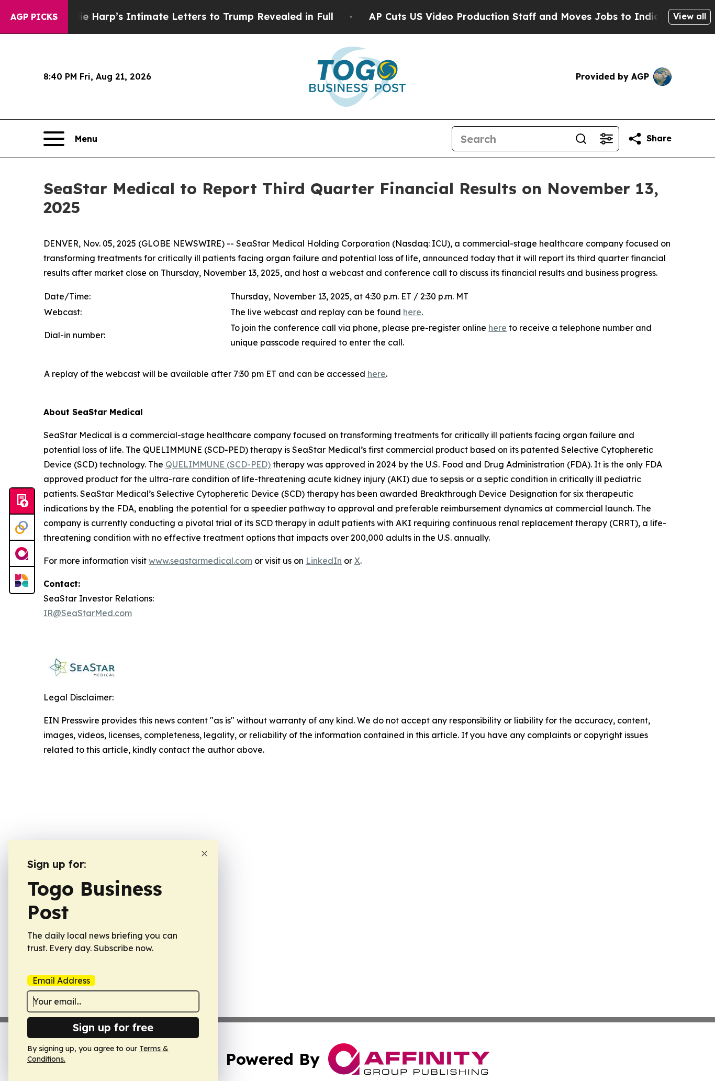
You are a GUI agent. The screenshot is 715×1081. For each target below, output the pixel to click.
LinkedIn (324, 560)
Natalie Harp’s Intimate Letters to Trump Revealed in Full (193, 16)
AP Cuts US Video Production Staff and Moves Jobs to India (514, 16)
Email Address (61, 980)
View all (689, 16)
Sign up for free (113, 1027)
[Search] (581, 139)
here (412, 312)
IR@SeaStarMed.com (87, 613)
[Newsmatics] (22, 580)
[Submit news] (22, 501)
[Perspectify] (22, 528)
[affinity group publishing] (22, 554)
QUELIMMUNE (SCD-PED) (218, 464)
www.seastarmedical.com (200, 560)
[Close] (204, 854)
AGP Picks (34, 17)
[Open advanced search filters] (606, 139)
